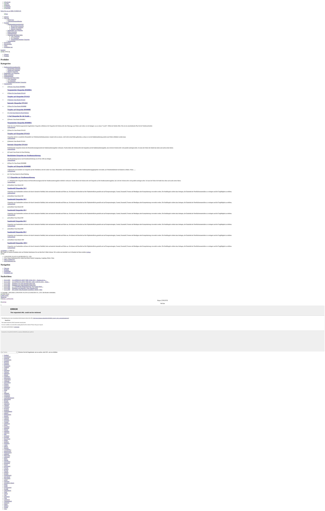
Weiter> (5, 250)
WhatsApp (3, 297)
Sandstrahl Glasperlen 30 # (16, 199)
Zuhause (6, 16)
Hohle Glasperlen (12, 32)
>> (8, 250)
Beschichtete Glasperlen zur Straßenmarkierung (24, 155)
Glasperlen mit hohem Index (15, 35)
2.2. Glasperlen (15, 38)
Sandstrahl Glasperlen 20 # (16, 188)
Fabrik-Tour (10, 20)
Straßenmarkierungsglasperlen (15, 24)
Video (5, 45)
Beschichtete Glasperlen (17, 26)
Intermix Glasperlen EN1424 (17, 103)
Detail (13, 127)
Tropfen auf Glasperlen (17, 27)
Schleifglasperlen (12, 33)
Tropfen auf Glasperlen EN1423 (18, 96)
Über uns (6, 18)
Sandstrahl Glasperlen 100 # (17, 243)
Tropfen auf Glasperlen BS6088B (19, 110)
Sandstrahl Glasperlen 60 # (16, 221)
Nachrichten (7, 42)
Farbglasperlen (11, 41)
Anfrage (9, 127)
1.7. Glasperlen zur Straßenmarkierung (21, 177)
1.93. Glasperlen (15, 36)
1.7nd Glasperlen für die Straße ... (19, 116)
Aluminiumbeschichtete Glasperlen (20, 39)
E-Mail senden (4, 295)
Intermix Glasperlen (16, 29)
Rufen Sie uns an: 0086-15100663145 (11, 11)
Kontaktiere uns (8, 47)
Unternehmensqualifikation (14, 21)
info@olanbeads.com (9, 261)
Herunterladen (8, 44)
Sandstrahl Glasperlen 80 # (16, 232)
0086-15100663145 (9, 259)
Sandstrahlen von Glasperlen (15, 30)
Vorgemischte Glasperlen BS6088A (19, 90)
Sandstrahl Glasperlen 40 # (16, 210)
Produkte (6, 23)
